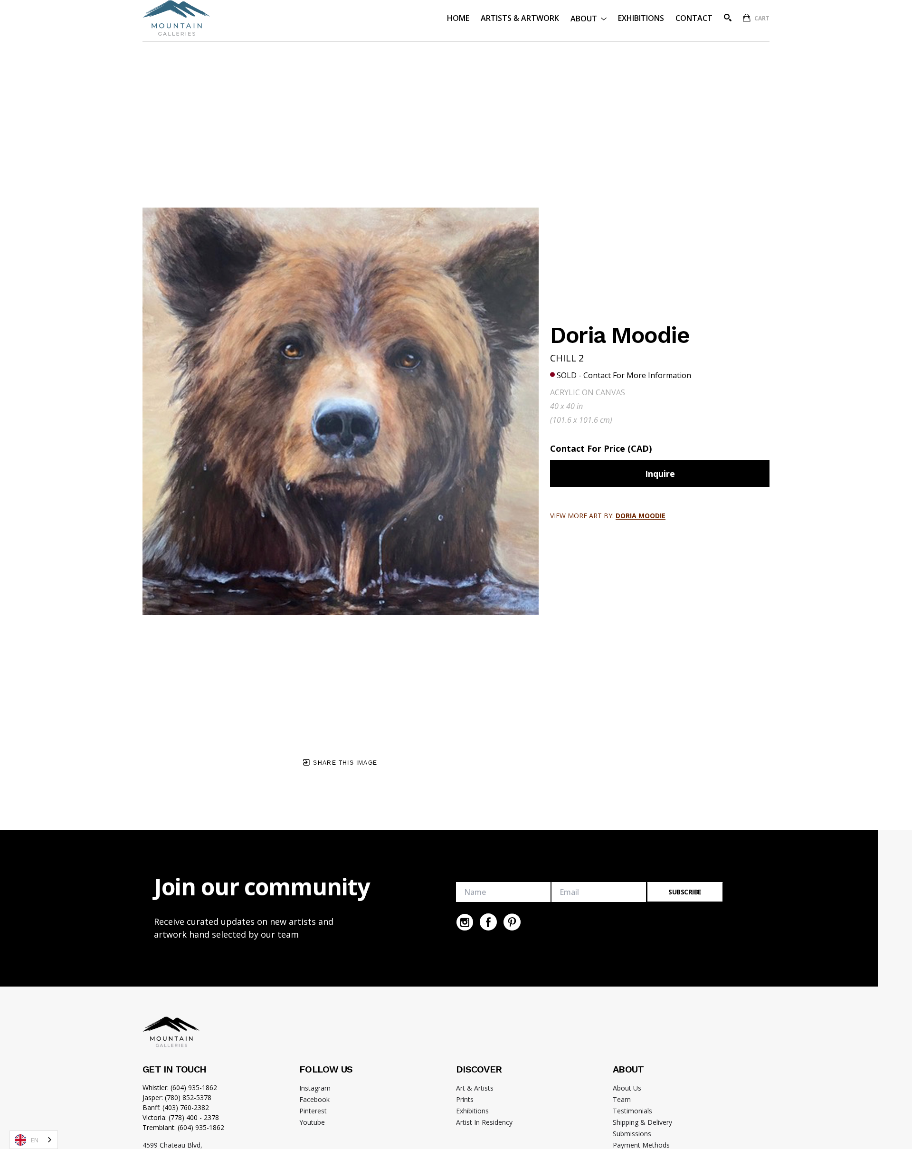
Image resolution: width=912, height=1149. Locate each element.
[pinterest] (512, 922)
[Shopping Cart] (746, 17)
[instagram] (464, 922)
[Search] (728, 17)
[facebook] (488, 922)
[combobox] (34, 1139)
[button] (588, 18)
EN (34, 1140)
